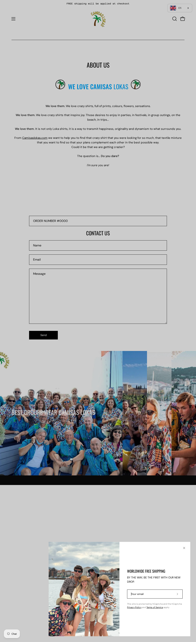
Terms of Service (154, 607)
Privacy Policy (134, 607)
